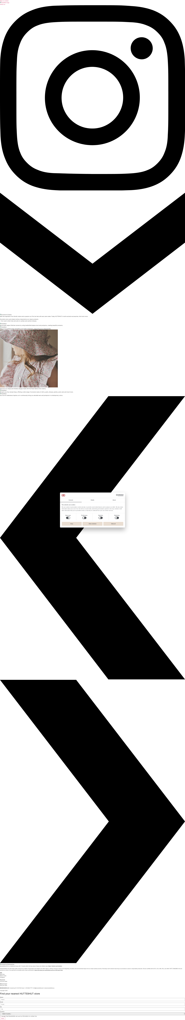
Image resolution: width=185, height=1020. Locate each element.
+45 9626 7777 (28, 988)
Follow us (2, 4)
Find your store (3, 985)
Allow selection (92, 523)
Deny (71, 523)
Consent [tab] (71, 500)
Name (1, 997)
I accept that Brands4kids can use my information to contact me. (19, 1016)
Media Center (3, 975)
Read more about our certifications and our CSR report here (48, 970)
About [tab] (114, 500)
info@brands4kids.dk (38, 988)
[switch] (84, 518)
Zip (1, 1006)
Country (2, 1011)
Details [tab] (92, 500)
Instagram (2, 977)
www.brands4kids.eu (49, 988)
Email (1, 1002)
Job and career (3, 981)
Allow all (113, 523)
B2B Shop (2, 974)
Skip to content (4, 1)
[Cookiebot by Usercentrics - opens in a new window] (117, 495)
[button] (92, 538)
